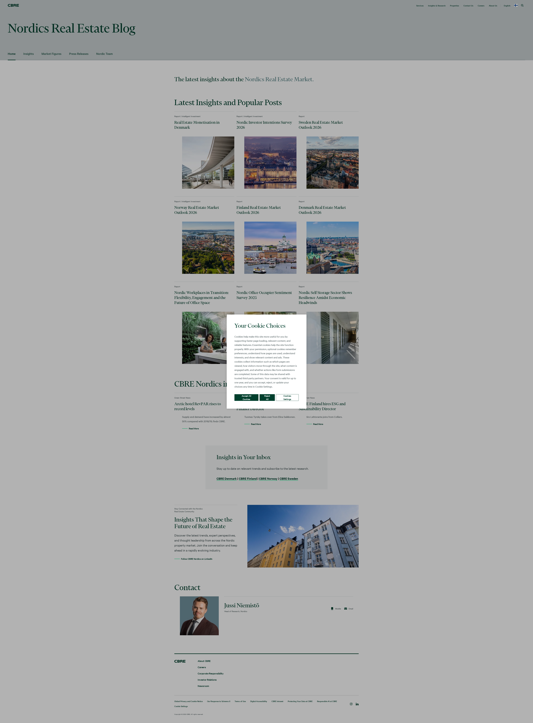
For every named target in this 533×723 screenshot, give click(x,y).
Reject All (267, 397)
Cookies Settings (287, 397)
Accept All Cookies (246, 397)
